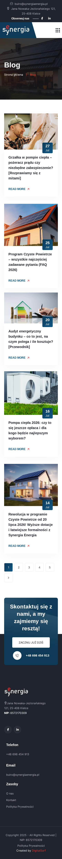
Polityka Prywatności (20, 806)
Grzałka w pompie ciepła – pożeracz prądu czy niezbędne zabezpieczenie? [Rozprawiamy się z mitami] (30, 167)
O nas (10, 793)
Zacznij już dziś (31, 642)
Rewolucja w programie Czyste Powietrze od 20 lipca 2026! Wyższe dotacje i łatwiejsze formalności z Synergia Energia (30, 524)
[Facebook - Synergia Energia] (42, 18)
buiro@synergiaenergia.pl (31, 4)
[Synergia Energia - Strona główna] (16, 30)
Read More (16, 189)
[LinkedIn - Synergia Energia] (49, 18)
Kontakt (11, 800)
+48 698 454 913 (37, 655)
